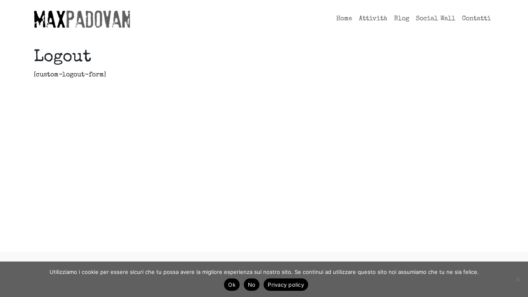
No (252, 284)
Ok (232, 284)
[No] (518, 279)
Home (344, 19)
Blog (401, 19)
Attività (373, 19)
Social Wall (435, 19)
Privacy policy (286, 284)
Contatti (476, 19)
